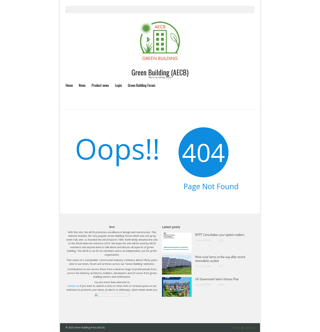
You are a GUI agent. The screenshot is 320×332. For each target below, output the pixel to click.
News (83, 1)
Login (121, 1)
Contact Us (249, 328)
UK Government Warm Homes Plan (217, 279)
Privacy (236, 328)
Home (69, 1)
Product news (102, 1)
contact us (73, 285)
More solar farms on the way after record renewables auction (220, 259)
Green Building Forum (144, 1)
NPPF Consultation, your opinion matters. (220, 234)
